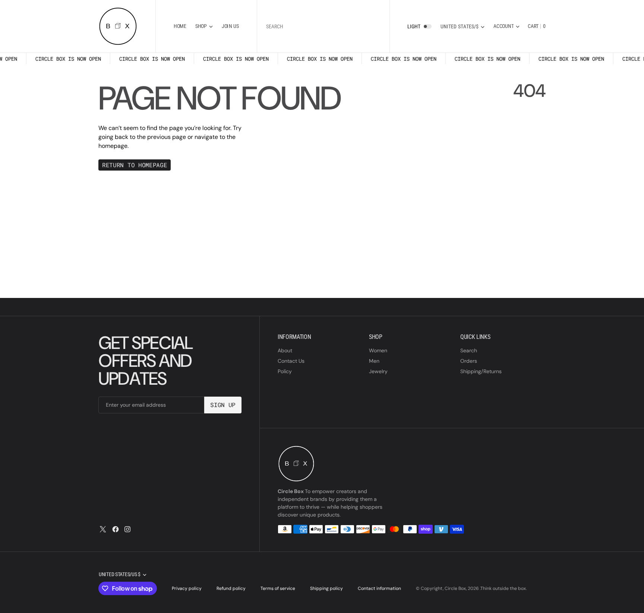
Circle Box (455, 588)
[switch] (427, 26)
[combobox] (323, 26)
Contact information (379, 588)
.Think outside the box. (503, 588)
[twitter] (102, 529)
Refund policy (231, 588)
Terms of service (278, 588)
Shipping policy (326, 588)
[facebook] (115, 529)
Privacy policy (187, 588)
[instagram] (127, 529)
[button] (506, 26)
